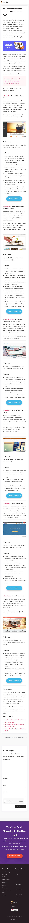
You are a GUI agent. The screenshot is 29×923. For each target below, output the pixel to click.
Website (5, 792)
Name (5, 778)
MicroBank (7, 206)
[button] (14, 856)
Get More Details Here (14, 198)
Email (5, 785)
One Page (7, 503)
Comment (6, 759)
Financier (7, 96)
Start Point (7, 596)
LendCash (7, 410)
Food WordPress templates (11, 81)
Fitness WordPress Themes (11, 83)
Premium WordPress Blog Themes (13, 79)
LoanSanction (8, 319)
